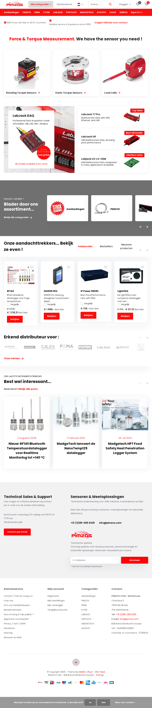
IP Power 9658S (90, 291)
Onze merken (12, 358)
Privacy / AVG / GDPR (15, 623)
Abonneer (134, 560)
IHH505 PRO (50, 291)
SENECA (123, 12)
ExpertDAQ (137, 12)
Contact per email (17, 531)
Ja (90, 702)
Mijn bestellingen (56, 600)
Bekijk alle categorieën (16, 217)
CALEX (112, 12)
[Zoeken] (110, 4)
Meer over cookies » (125, 702)
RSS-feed (100, 671)
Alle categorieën (40, 4)
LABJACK (58, 12)
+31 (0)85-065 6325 (83, 523)
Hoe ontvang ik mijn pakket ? (19, 614)
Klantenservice (64, 4)
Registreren (53, 596)
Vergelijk (14, 304)
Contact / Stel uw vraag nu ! (18, 596)
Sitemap (8, 632)
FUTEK (46, 12)
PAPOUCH (71, 12)
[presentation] (141, 227)
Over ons (8, 600)
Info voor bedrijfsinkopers (17, 605)
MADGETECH (86, 12)
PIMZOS (27, 12)
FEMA (37, 12)
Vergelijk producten (58, 609)
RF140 (10, 291)
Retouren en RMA (13, 637)
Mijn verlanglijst (55, 605)
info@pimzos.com (110, 523)
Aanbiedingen (11, 12)
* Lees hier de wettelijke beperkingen (86, 566)
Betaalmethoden (13, 609)
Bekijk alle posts (28, 389)
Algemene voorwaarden (16, 619)
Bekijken (14, 319)
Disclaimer (9, 628)
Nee (104, 702)
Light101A (122, 291)
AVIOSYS (101, 12)
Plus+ (90, 671)
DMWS (82, 671)
